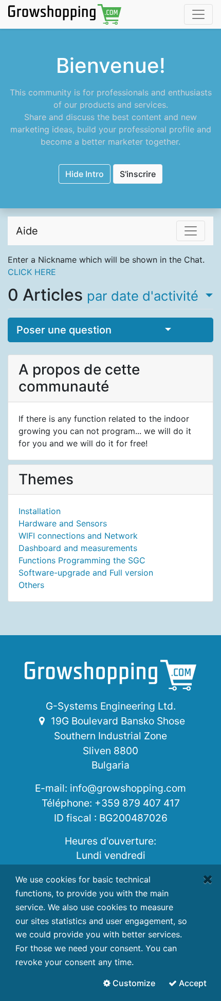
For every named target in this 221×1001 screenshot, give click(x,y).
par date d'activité (144, 296)
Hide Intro (84, 174)
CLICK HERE (32, 272)
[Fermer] (208, 879)
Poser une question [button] (64, 330)
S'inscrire (138, 174)
